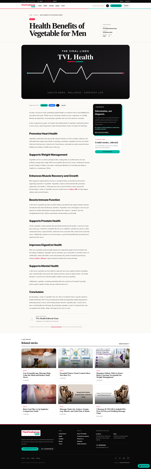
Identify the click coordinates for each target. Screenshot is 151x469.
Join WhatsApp (116, 5)
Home (30, 15)
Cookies (33, 458)
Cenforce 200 (72, 189)
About (122, 1)
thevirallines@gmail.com (102, 447)
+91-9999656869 (101, 445)
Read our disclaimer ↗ (102, 132)
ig (123, 458)
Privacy (23, 458)
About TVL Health (81, 433)
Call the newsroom (47, 448)
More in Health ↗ (124, 343)
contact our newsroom (56, 326)
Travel (63, 5)
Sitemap (38, 458)
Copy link (63, 105)
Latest (40, 5)
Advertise (79, 441)
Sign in (126, 5)
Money (55, 1)
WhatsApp (44, 105)
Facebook (52, 105)
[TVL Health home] (28, 5)
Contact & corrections (83, 436)
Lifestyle (51, 5)
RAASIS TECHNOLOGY (125, 462)
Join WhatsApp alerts (30, 448)
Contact (127, 1)
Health (45, 5)
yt (128, 458)
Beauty (57, 5)
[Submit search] (107, 5)
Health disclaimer (81, 443)
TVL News (40, 1)
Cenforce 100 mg (39, 258)
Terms (27, 458)
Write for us (80, 438)
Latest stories (62, 433)
